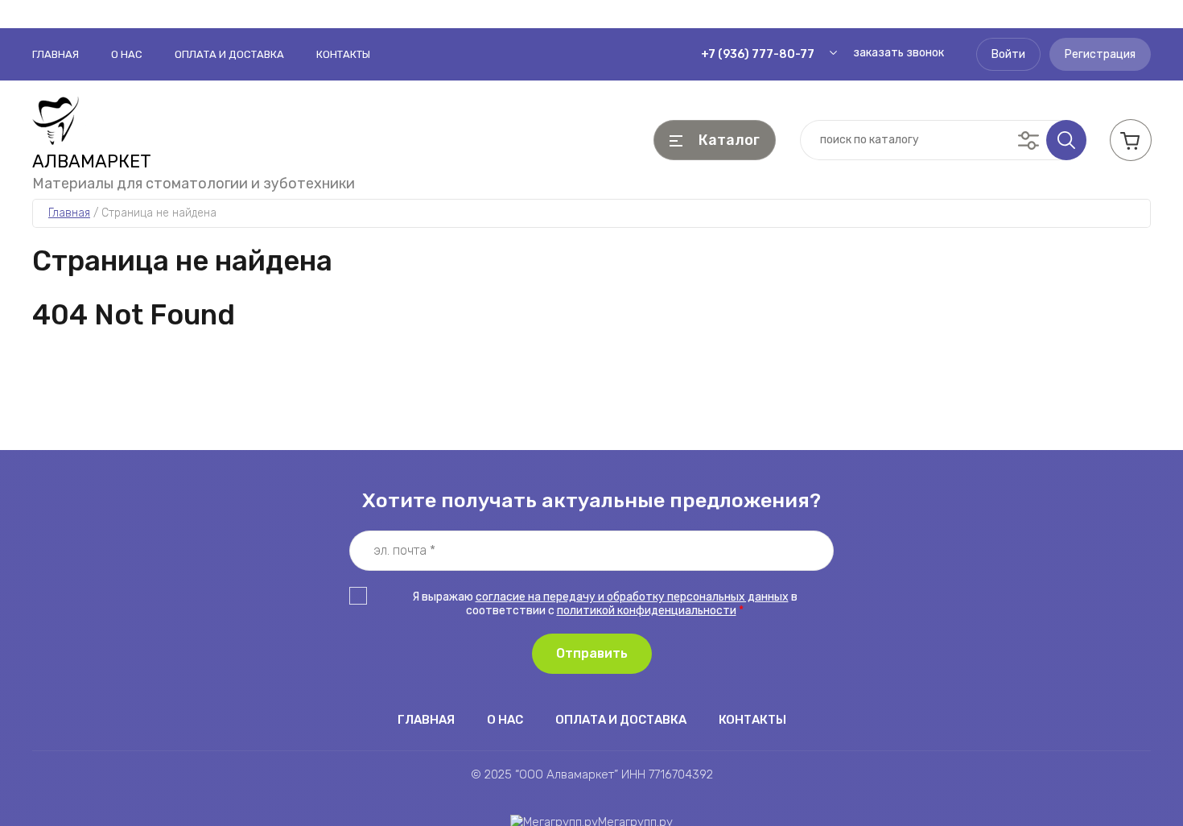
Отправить (592, 653)
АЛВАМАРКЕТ (91, 162)
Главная (55, 54)
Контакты (343, 54)
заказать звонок (898, 53)
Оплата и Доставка (229, 54)
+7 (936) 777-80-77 (757, 54)
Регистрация (1100, 54)
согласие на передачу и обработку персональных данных (632, 597)
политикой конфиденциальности (646, 610)
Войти (1008, 54)
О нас (126, 54)
